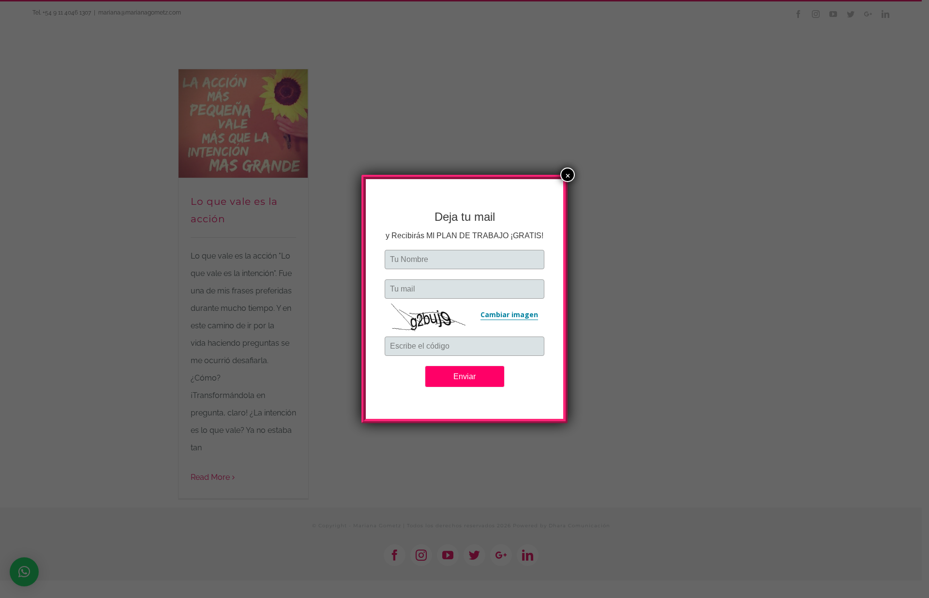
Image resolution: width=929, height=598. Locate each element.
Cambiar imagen (509, 314)
